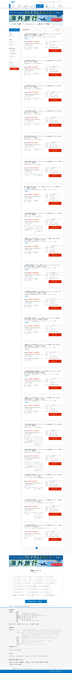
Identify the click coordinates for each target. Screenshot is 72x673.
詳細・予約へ (55, 50)
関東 (17, 614)
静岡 (40, 615)
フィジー (46, 644)
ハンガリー (57, 634)
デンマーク (46, 633)
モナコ (26, 633)
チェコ (44, 634)
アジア (17, 629)
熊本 (30, 620)
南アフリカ (36, 638)
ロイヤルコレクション (43, 656)
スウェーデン (56, 633)
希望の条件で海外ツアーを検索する (35, 601)
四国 (17, 619)
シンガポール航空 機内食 (44, 586)
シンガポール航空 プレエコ (46, 592)
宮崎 (35, 620)
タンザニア (56, 638)
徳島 (22, 619)
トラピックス (12, 656)
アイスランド (29, 634)
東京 (32, 614)
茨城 (22, 614)
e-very (27, 656)
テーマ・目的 (18, 650)
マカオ (28, 629)
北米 (17, 639)
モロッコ (27, 638)
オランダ (54, 632)
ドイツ (31, 632)
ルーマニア (33, 635)
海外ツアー (12, 629)
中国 (33, 629)
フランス (27, 632)
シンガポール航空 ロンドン (46, 589)
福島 (35, 613)
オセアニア (18, 644)
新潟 (25, 615)
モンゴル (36, 629)
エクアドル (44, 640)
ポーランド (28, 635)
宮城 (27, 613)
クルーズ (11, 650)
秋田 (30, 613)
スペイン (34, 632)
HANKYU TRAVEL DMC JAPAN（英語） (40, 662)
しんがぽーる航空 (26, 583)
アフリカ (17, 638)
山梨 (22, 615)
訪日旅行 (27, 662)
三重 (45, 615)
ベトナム (53, 629)
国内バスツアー (13, 624)
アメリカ (23, 639)
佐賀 (25, 620)
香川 (25, 619)
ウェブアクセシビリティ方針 (51, 668)
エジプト (23, 638)
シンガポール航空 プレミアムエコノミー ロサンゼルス (46, 580)
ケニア (53, 638)
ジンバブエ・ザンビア (42, 638)
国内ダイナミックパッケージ (23, 624)
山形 (32, 613)
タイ (50, 629)
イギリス (43, 632)
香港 (25, 629)
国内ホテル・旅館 (35, 624)
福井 (32, 615)
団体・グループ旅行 (14, 662)
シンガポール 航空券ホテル (32, 589)
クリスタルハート (20, 656)
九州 (17, 620)
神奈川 (38, 614)
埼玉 (30, 614)
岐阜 (37, 615)
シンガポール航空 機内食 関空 (48, 595)
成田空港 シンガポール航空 (18, 595)
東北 (17, 613)
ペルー (31, 640)
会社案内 (14, 668)
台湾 (22, 629)
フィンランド (24, 634)
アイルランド (30, 633)
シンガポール (41, 629)
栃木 (25, 614)
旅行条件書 (24, 668)
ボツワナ (49, 638)
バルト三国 (39, 633)
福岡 (22, 620)
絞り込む (15, 68)
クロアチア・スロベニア (50, 634)
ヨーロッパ (18, 632)
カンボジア (58, 629)
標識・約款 (19, 668)
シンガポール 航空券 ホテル (18, 589)
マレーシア (46, 629)
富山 (27, 615)
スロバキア (23, 635)
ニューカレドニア (38, 644)
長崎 (27, 620)
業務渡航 (21, 662)
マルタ (23, 633)
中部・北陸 (18, 615)
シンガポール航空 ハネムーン (33, 595)
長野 (35, 615)
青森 (22, 613)
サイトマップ (59, 668)
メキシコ (23, 640)
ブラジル (39, 640)
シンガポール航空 (16, 583)
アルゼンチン (35, 640)
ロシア (35, 633)
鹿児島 (38, 620)
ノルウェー (51, 633)
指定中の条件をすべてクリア (14, 66)
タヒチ (43, 644)
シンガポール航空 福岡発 (31, 586)
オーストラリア (24, 644)
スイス (47, 632)
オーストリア (39, 634)
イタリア (23, 632)
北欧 (42, 633)
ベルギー (58, 632)
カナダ (27, 639)
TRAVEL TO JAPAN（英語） (16, 664)
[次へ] (49, 548)
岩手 (25, 613)
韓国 (31, 629)
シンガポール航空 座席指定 (32, 592)
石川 (30, 615)
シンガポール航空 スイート (18, 592)
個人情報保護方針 (30, 668)
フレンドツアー (34, 656)
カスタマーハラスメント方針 (40, 668)
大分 (32, 620)
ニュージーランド (31, 644)
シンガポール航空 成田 (37, 583)
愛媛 (27, 619)
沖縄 (17, 621)
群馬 (27, 614)
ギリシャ (50, 632)
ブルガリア (38, 635)
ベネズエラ (49, 640)
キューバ (27, 640)
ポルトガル (39, 632)
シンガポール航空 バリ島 (18, 586)
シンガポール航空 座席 (50, 583)
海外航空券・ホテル (14, 646)
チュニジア (31, 638)
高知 (30, 619)
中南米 (17, 640)
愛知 (43, 615)
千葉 (35, 614)
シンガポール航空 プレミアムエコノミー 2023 (22, 580)
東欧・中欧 (34, 634)
